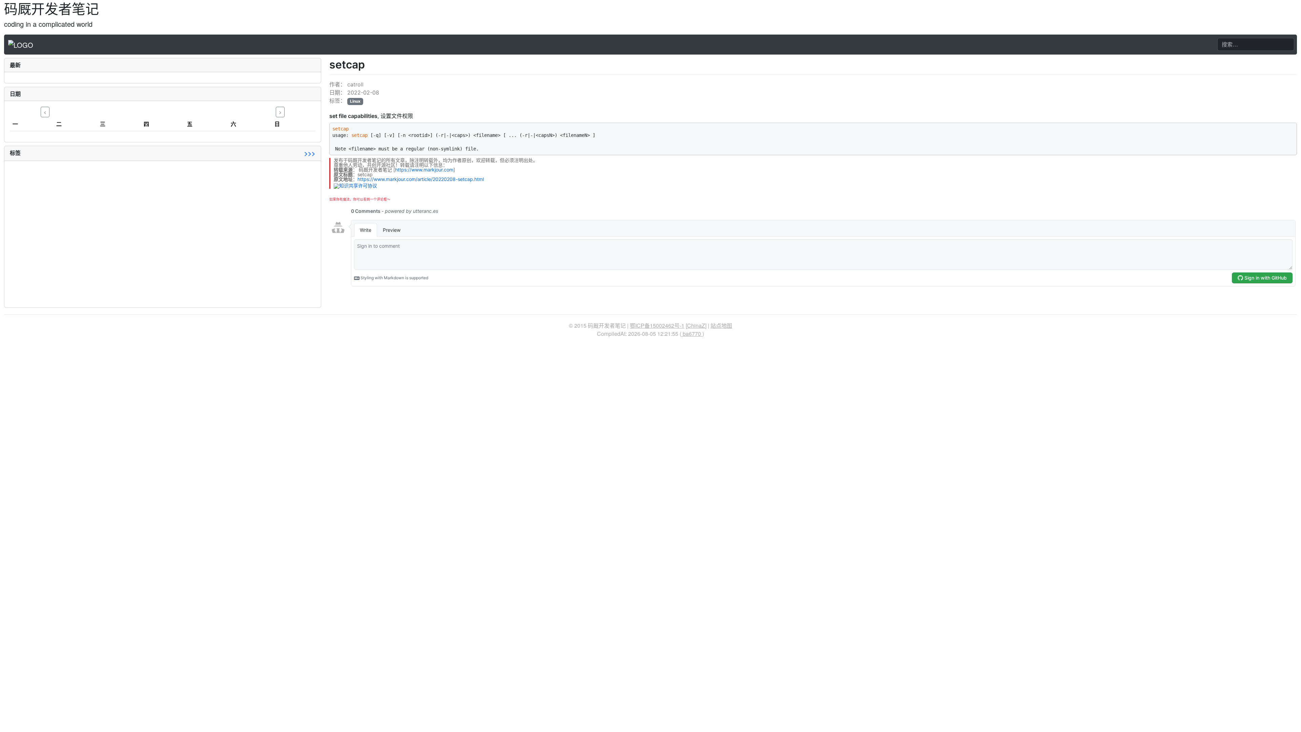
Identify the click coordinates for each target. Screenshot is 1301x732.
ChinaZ (696, 325)
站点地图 (721, 325)
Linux (355, 101)
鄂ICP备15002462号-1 (657, 325)
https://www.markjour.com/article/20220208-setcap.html (420, 179)
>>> (309, 153)
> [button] (280, 111)
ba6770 (691, 334)
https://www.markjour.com (424, 169)
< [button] (45, 111)
